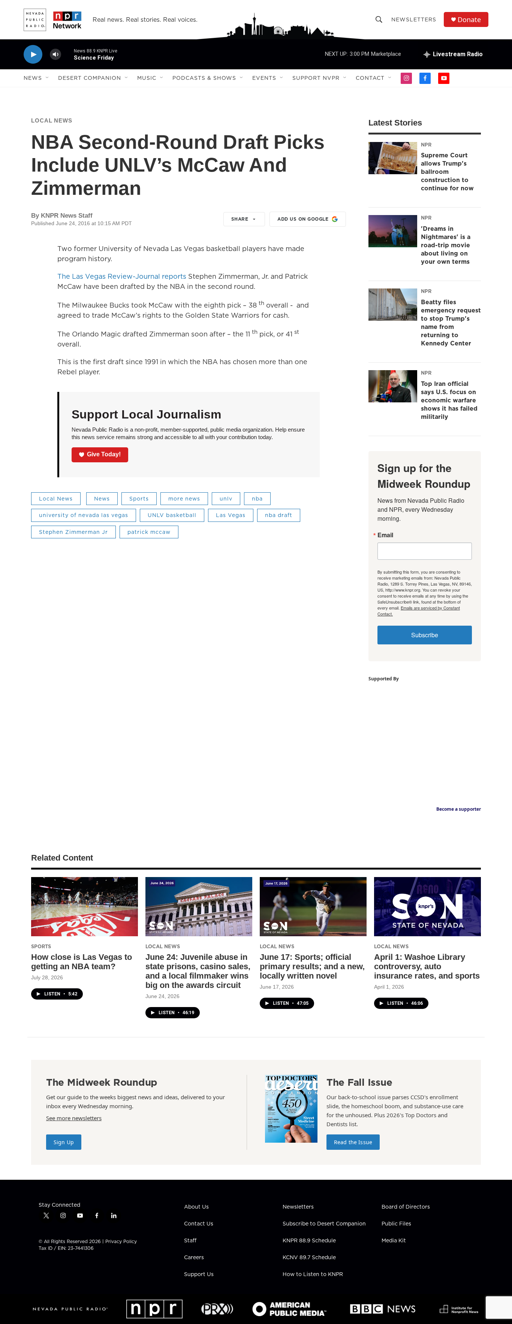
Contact (370, 78)
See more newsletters (74, 1118)
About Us (196, 1207)
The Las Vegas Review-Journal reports (121, 276)
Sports (139, 498)
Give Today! (104, 454)
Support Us (199, 1275)
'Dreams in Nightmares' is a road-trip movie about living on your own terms (445, 245)
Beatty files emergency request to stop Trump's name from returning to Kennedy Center (451, 322)
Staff (190, 1241)
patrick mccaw (149, 532)
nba (257, 498)
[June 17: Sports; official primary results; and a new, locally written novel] (313, 907)
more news (184, 498)
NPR (426, 144)
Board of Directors (406, 1207)
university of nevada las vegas (83, 515)
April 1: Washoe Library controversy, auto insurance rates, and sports (427, 966)
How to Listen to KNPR (313, 1275)
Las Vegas (231, 515)
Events (264, 78)
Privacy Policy (121, 1241)
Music (146, 78)
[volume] (55, 54)
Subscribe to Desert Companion (324, 1224)
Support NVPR (316, 78)
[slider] (67, 54)
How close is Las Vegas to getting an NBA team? (81, 961)
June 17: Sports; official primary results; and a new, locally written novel (312, 966)
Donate (469, 20)
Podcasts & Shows (204, 78)
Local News (51, 120)
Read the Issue (353, 1142)
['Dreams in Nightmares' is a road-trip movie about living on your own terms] (392, 231)
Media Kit (394, 1241)
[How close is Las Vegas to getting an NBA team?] (84, 907)
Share (240, 219)
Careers (194, 1258)
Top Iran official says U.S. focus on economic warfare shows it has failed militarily (449, 400)
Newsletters (413, 19)
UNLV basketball (172, 515)
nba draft (278, 515)
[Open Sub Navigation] (48, 78)
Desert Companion (89, 78)
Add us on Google (302, 219)
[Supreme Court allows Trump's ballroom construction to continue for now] (392, 158)
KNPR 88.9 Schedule (309, 1241)
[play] (33, 54)
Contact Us (198, 1224)
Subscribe (424, 635)
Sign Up (64, 1142)
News (33, 78)
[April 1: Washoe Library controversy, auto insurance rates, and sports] (427, 907)
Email (385, 535)
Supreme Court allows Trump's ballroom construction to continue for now (447, 171)
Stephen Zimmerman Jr (73, 532)
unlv (226, 498)
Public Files (396, 1224)
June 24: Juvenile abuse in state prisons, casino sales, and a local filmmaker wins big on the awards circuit (197, 971)
